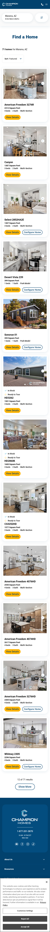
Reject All (25, 919)
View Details (12, 117)
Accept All (25, 927)
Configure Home (32, 232)
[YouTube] (16, 844)
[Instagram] (27, 844)
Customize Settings (25, 911)
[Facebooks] (22, 844)
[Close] (47, 882)
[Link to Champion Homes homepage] (10, 4)
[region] (25, 905)
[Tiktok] (33, 844)
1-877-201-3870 (25, 831)
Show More (24, 786)
